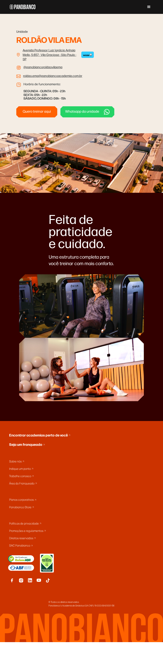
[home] (22, 7)
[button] (149, 7)
